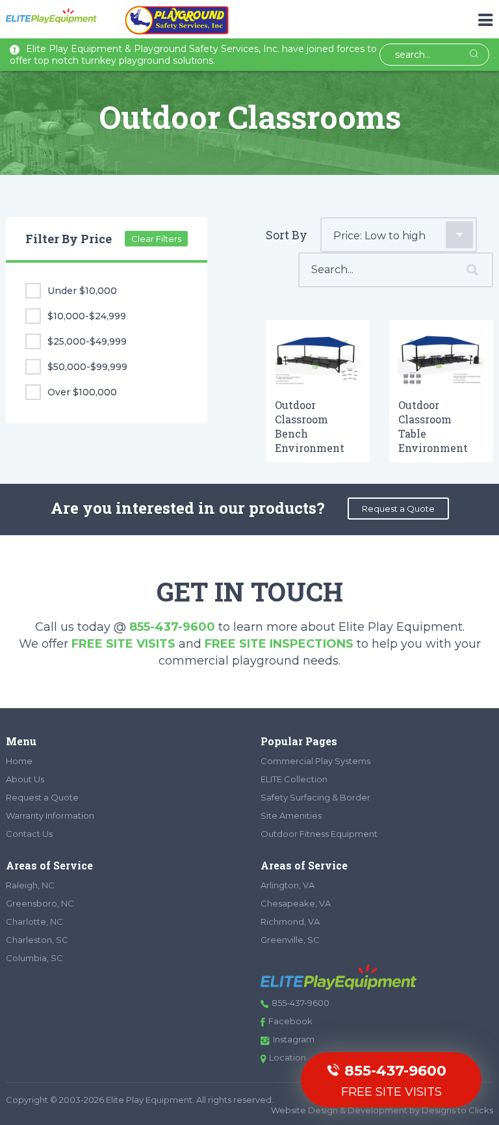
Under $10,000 (82, 291)
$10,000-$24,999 (86, 316)
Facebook (290, 1021)
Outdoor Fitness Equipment (319, 833)
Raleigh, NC (30, 885)
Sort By (286, 235)
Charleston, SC (37, 939)
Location (287, 1057)
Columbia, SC (34, 958)
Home (19, 761)
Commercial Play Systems (315, 761)
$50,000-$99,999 (87, 367)
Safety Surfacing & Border (315, 797)
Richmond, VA (290, 921)
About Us (25, 779)
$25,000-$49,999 (87, 341)
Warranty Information (50, 815)
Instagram (293, 1039)
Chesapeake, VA (296, 903)
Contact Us (29, 833)
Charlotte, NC (34, 921)
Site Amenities (291, 815)
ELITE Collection (294, 779)
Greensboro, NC (40, 903)
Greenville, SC (290, 939)
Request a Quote (398, 508)
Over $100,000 (82, 392)
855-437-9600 (172, 627)
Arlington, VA (287, 885)
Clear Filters (156, 238)
